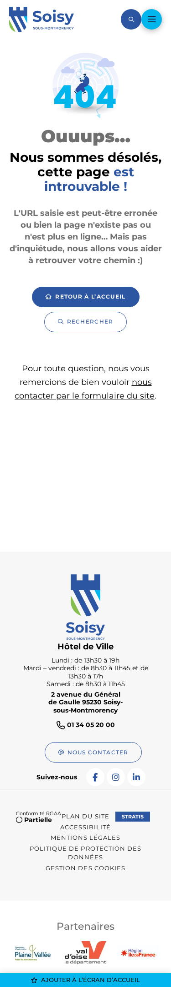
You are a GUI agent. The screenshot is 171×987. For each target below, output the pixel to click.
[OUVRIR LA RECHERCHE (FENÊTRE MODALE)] (131, 19)
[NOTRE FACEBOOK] (95, 777)
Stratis (133, 816)
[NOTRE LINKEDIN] (136, 777)
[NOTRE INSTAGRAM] (116, 777)
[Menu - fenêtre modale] (151, 19)
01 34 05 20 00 (91, 725)
